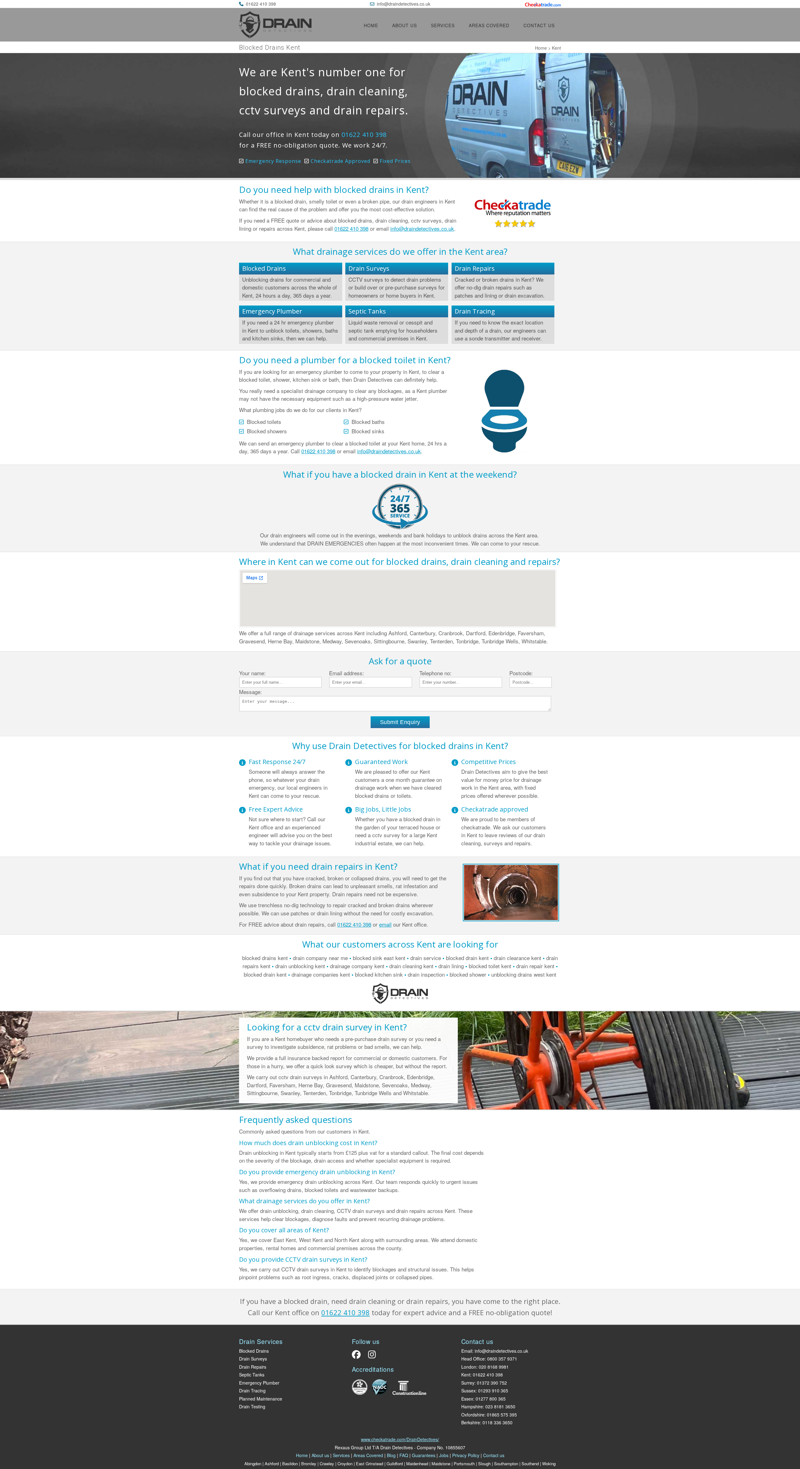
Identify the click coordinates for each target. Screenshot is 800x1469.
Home (371, 25)
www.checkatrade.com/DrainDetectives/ (400, 1439)
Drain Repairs (475, 268)
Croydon (345, 1463)
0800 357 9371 (502, 1359)
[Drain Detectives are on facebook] (358, 1356)
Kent (465, 1374)
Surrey (467, 1383)
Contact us (539, 25)
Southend (530, 1463)
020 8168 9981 (494, 1367)
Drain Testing (252, 1406)
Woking (549, 1463)
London (468, 1367)
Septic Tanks (367, 311)
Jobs (443, 1455)
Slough (484, 1463)
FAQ (403, 1455)
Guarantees (423, 1455)
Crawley (327, 1463)
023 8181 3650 (500, 1406)
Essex (467, 1399)
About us (404, 25)
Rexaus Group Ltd (353, 1447)
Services (443, 25)
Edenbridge (501, 633)
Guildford (395, 1463)
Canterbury (422, 633)
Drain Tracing (475, 311)
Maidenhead (417, 1463)
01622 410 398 (261, 4)
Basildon (290, 1463)
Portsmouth (464, 1463)
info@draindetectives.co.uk (403, 4)
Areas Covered (489, 25)
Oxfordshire (472, 1414)
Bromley (308, 1463)
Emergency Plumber (272, 311)
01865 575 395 (502, 1414)
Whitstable (534, 641)
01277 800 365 (491, 1399)
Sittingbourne (389, 641)
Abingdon (252, 1463)
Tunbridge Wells (500, 641)
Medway (332, 641)
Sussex (468, 1390)
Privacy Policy (465, 1455)
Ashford (397, 633)
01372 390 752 (492, 1383)
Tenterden (441, 641)
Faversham (531, 633)
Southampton (506, 1463)
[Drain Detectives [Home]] (275, 36)
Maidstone (307, 641)
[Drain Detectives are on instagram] (370, 1356)
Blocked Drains (264, 268)
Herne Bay (280, 641)
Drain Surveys (368, 268)
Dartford (475, 633)
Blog (391, 1455)
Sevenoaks (358, 641)
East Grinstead (369, 1463)
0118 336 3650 (497, 1422)
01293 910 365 (493, 1390)
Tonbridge (467, 641)
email (385, 924)
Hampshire (472, 1406)
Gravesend (252, 641)
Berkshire (470, 1422)
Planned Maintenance (260, 1399)
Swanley (417, 641)
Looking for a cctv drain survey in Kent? (327, 1027)
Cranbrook (450, 633)
